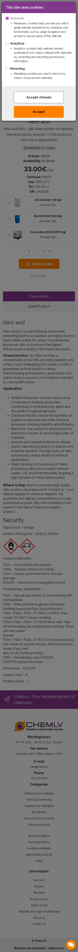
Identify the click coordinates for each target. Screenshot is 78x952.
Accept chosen (38, 97)
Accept (39, 112)
